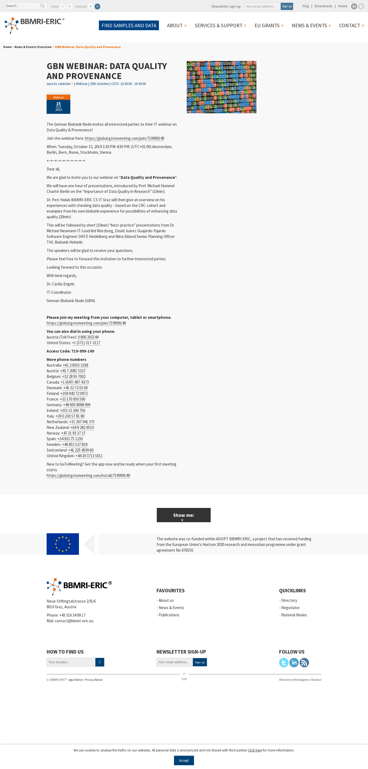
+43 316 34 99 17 (72, 615)
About (175, 25)
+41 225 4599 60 (80, 450)
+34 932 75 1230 (70, 438)
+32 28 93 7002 (73, 376)
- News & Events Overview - (33, 47)
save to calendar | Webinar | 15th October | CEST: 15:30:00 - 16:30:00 (96, 83)
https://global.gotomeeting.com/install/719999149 (88, 475)
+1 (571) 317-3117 (86, 342)
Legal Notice (75, 680)
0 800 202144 (88, 337)
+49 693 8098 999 (76, 404)
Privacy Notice (93, 680)
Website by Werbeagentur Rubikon (300, 680)
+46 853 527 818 (74, 444)
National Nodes (294, 614)
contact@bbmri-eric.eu (74, 620)
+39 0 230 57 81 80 (69, 416)
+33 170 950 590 (72, 399)
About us (166, 600)
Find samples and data (129, 25)
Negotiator (290, 607)
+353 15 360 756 (72, 410)
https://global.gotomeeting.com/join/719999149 (124, 138)
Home (343, 6)
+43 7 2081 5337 (72, 370)
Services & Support (218, 25)
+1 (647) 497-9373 (75, 382)
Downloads (323, 6)
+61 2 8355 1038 (75, 365)
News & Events (309, 25)
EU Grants (267, 25)
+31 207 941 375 (82, 421)
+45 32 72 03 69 (75, 387)
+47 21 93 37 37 (73, 433)
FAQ (306, 6)
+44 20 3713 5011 (89, 455)
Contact (349, 25)
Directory (289, 600)
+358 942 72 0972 (74, 393)
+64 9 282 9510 (82, 427)
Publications (169, 614)
